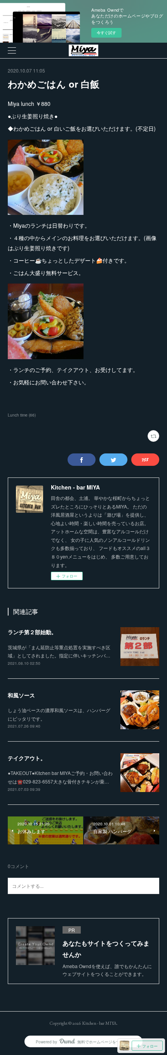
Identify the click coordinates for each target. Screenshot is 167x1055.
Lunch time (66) (22, 415)
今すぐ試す (106, 32)
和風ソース (21, 695)
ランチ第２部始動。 (32, 632)
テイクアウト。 (27, 758)
